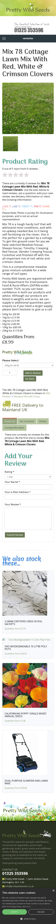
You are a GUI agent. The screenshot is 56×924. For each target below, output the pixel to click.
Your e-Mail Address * (18, 492)
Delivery (42, 421)
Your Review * (13, 504)
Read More (27, 906)
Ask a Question (27, 421)
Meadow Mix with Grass (27, 396)
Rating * (9, 471)
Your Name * (12, 482)
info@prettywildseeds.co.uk (19, 886)
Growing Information (14, 427)
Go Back (29, 378)
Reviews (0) (10, 421)
